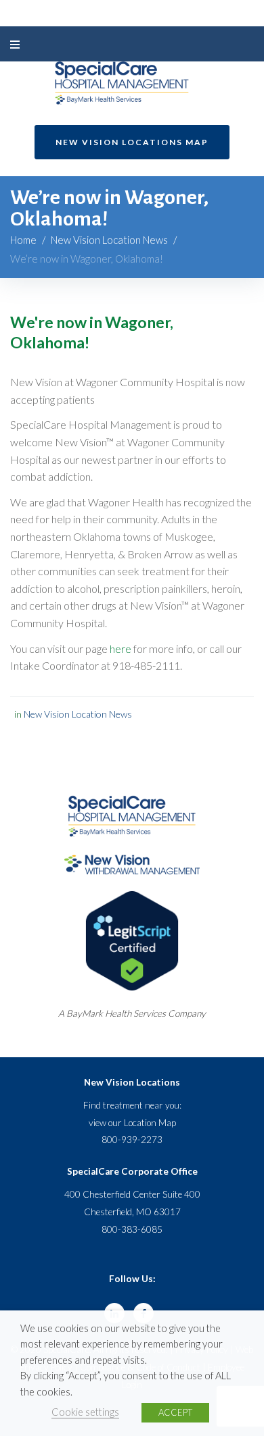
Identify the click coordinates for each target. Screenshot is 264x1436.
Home (23, 240)
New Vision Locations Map (132, 142)
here (120, 648)
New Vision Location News (109, 240)
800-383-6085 (132, 1229)
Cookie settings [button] (85, 1412)
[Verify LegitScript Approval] (132, 898)
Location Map (150, 1122)
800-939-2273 (132, 1139)
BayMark (84, 1013)
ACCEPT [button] (175, 1412)
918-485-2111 (146, 665)
